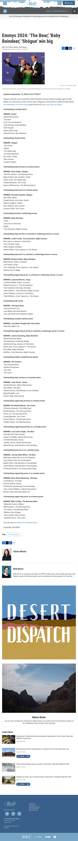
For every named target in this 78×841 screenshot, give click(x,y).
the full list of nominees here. (25, 522)
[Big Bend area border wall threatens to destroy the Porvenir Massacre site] (8, 752)
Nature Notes (39, 717)
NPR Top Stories (14, 534)
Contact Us (32, 805)
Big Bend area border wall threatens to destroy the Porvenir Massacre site (42, 749)
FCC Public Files (34, 808)
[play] (5, 11)
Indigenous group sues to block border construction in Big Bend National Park (43, 777)
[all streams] (75, 11)
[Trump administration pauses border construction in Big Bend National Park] (8, 767)
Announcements (34, 807)
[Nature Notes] (39, 688)
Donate (70, 3)
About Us (32, 804)
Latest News (7, 732)
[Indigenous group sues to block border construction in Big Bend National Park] (8, 780)
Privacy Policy (33, 810)
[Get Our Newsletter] (39, 622)
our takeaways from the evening (16, 104)
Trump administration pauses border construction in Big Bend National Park (42, 764)
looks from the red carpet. (52, 104)
